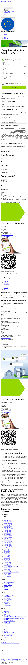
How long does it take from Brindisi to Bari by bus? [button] (14, 456)
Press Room (7, 615)
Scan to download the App (7, 271)
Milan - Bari (7, 558)
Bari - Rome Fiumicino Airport (11, 572)
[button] (14, 64)
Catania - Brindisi (8, 535)
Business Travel (8, 586)
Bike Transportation (8, 634)
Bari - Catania (7, 576)
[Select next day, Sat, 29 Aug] (24, 74)
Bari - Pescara (7, 573)
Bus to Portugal (7, 603)
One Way (7, 60)
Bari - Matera (7, 559)
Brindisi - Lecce (8, 527)
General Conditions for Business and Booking (15, 616)
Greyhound (6, 612)
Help (5, 630)
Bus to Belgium (7, 605)
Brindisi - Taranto (8, 530)
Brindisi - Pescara (8, 545)
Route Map (6, 583)
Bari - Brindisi (7, 534)
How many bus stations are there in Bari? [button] (12, 478)
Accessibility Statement (10, 661)
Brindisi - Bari (7, 533)
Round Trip (18, 60)
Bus (5, 35)
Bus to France (7, 602)
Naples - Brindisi (8, 523)
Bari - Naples (7, 549)
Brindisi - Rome (8, 520)
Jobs (5, 614)
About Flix (6, 611)
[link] (14, 361)
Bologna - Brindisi (8, 547)
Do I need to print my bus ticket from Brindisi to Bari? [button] (13, 480)
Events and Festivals (9, 595)
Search (14, 87)
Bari (5, 289)
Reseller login (7, 623)
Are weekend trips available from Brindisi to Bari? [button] (14, 485)
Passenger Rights (19, 659)
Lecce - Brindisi (8, 541)
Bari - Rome (7, 552)
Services (6, 631)
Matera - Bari (7, 569)
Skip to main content (6, 1)
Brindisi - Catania (8, 538)
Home (5, 34)
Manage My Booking (9, 632)
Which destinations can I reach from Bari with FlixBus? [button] (12, 483)
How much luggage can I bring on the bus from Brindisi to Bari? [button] (13, 466)
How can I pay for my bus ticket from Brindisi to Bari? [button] (13, 464)
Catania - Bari (7, 567)
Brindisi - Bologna (8, 528)
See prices (3, 180)
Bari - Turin (6, 560)
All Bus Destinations (9, 582)
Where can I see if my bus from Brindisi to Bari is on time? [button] (13, 461)
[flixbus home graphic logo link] (11, 5)
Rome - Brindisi (8, 524)
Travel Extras (7, 598)
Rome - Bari (7, 553)
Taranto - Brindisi (8, 537)
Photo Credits (7, 622)
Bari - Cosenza (7, 574)
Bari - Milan (7, 555)
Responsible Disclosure (9, 621)
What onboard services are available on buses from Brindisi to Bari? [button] (14, 472)
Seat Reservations (8, 635)
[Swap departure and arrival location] (24, 66)
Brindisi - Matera (8, 544)
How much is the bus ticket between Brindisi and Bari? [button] (13, 458)
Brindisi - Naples (8, 521)
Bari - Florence (7, 570)
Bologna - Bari (7, 562)
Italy (5, 37)
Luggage (6, 636)
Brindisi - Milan (8, 526)
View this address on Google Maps (9, 308)
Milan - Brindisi (8, 540)
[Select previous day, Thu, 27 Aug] (22, 74)
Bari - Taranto (7, 565)
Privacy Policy (11, 659)
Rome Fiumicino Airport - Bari (11, 566)
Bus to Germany (8, 599)
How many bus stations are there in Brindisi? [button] (13, 477)
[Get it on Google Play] (6, 643)
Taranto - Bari (7, 563)
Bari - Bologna (7, 556)
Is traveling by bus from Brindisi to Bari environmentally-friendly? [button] (11, 469)
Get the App (7, 587)
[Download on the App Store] (15, 643)
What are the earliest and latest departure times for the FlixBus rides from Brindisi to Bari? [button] (13, 475)
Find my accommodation (11, 83)
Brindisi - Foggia (8, 542)
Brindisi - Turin (7, 531)
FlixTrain (6, 589)
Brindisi (6, 38)
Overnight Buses (8, 585)
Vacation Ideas (7, 596)
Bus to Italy (6, 601)
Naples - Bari (7, 551)
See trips (3, 192)
